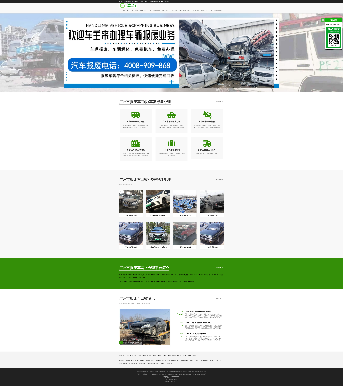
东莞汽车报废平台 (195, 361)
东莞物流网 (169, 363)
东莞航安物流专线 (131, 361)
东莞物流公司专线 (161, 361)
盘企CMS (171, 381)
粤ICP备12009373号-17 (171, 379)
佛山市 (159, 355)
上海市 (194, 355)
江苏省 (189, 355)
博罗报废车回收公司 (215, 361)
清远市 (164, 355)
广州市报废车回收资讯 (199, 11)
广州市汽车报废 (132, 363)
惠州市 (149, 355)
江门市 (154, 355)
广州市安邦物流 (150, 361)
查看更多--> (219, 101)
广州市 (139, 355)
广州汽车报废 (142, 363)
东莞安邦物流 (123, 363)
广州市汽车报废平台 (152, 363)
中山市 (169, 355)
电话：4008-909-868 (334, 24)
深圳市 (144, 355)
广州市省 (128, 355)
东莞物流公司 (141, 361)
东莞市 (134, 355)
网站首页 (125, 11)
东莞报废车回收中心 (182, 361)
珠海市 (174, 355)
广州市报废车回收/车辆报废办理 (180, 11)
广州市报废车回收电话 (216, 11)
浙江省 (184, 355)
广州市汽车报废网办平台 (138, 11)
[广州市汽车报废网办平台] (128, 5)
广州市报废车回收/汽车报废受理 (158, 11)
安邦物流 (161, 363)
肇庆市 (179, 355)
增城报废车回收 (171, 361)
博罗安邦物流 (204, 361)
